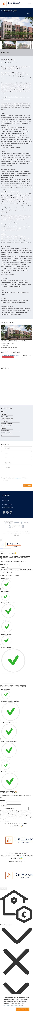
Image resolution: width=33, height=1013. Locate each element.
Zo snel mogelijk (5, 689)
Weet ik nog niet (5, 760)
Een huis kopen (5, 591)
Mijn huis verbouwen (6, 620)
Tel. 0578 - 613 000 (7, 505)
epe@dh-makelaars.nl (7, 507)
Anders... (6, 647)
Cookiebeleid (7, 1005)
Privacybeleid (17, 478)
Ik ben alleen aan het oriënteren (9, 772)
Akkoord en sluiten (23, 1009)
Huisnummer (3, 567)
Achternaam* (3, 803)
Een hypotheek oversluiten (8, 603)
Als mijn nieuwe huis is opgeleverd (10, 701)
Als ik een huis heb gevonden (9, 723)
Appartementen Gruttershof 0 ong (10, 355)
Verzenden (27, 485)
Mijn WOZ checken (6, 634)
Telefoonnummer (7, 808)
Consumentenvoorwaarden (15, 533)
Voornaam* (3, 800)
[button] (16, 934)
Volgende (3, 888)
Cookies (5, 533)
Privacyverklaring (16, 1005)
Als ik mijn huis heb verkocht (8, 741)
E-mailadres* (3, 805)
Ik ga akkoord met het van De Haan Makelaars (15, 479)
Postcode (2, 564)
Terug (29, 13)
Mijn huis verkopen (6, 578)
